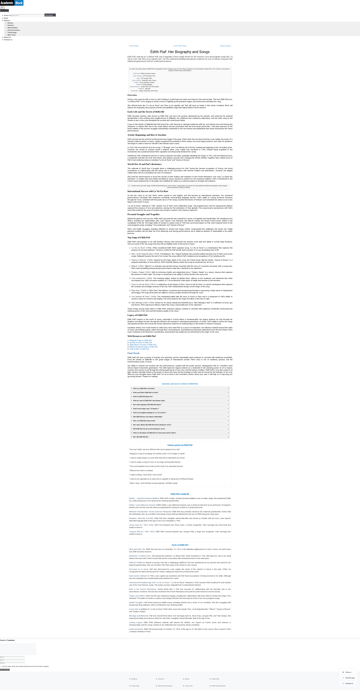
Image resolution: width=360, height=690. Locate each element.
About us (7, 37)
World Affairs (13, 28)
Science (11, 25)
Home (6, 18)
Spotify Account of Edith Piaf (140, 342)
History (10, 23)
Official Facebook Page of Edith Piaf (143, 347)
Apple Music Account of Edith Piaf (142, 345)
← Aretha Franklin (133, 46)
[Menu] (2, 7)
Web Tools (12, 35)
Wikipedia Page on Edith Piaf (140, 340)
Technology (12, 32)
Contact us (8, 40)
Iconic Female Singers (180, 46)
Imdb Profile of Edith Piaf (139, 349)
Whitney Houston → (226, 46)
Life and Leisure (14, 30)
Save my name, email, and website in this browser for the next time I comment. (25, 666)
